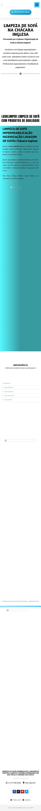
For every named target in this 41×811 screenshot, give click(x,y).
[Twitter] (26, 791)
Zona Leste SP (8, 391)
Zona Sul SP (8, 400)
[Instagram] (18, 791)
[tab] (20, 383)
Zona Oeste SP (9, 395)
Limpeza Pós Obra (9, 96)
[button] (37, 4)
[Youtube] (22, 791)
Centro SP (7, 383)
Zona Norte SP (9, 387)
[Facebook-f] (14, 791)
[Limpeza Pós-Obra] (9, 86)
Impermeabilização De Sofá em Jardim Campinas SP (14, 372)
